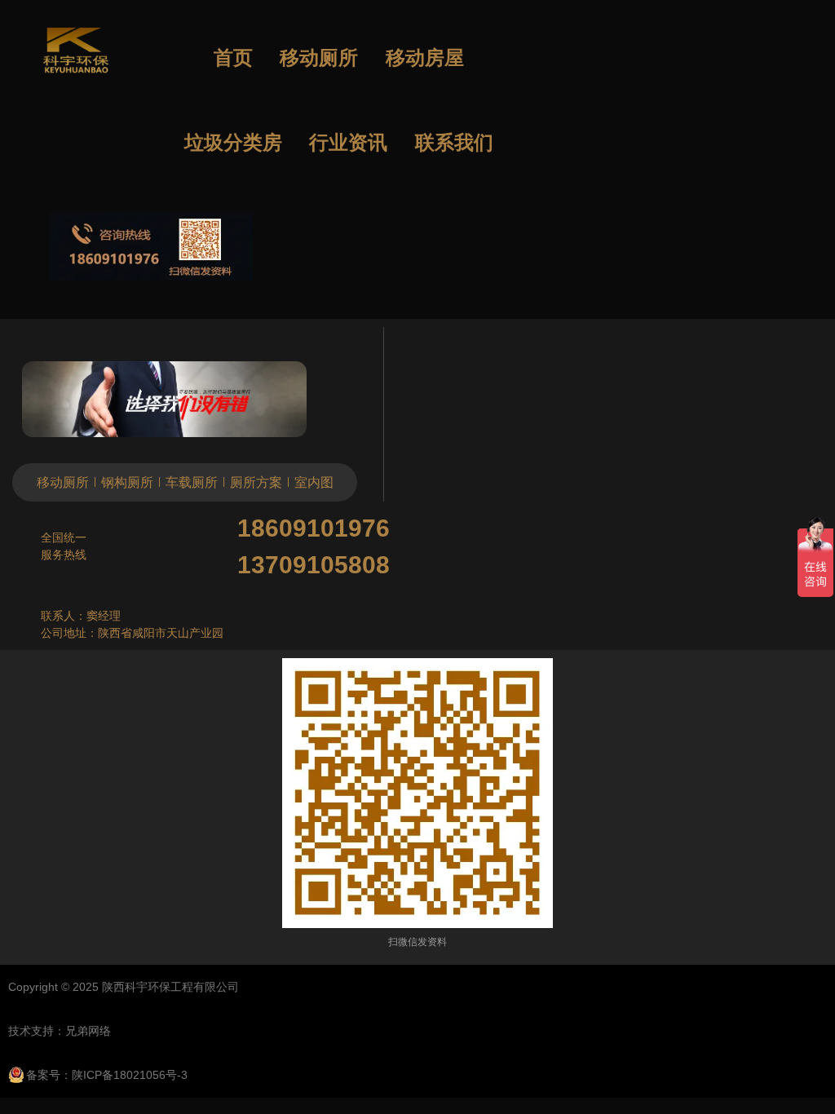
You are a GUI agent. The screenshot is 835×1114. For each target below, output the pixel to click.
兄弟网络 (88, 1030)
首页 (233, 58)
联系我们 (454, 142)
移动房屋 (425, 58)
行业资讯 (348, 142)
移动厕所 (319, 58)
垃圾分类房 (233, 142)
